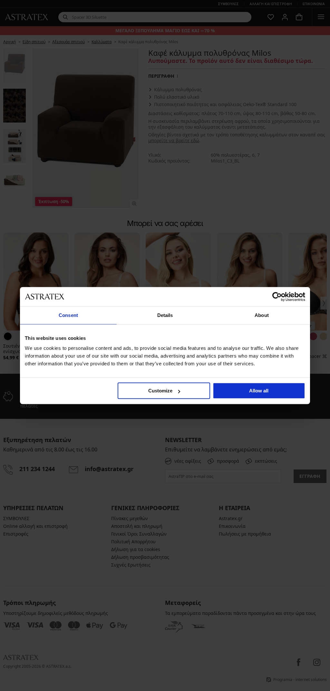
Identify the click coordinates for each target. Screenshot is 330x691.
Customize (160, 390)
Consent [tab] (68, 315)
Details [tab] (165, 315)
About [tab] (262, 315)
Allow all (258, 390)
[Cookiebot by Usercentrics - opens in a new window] (277, 296)
